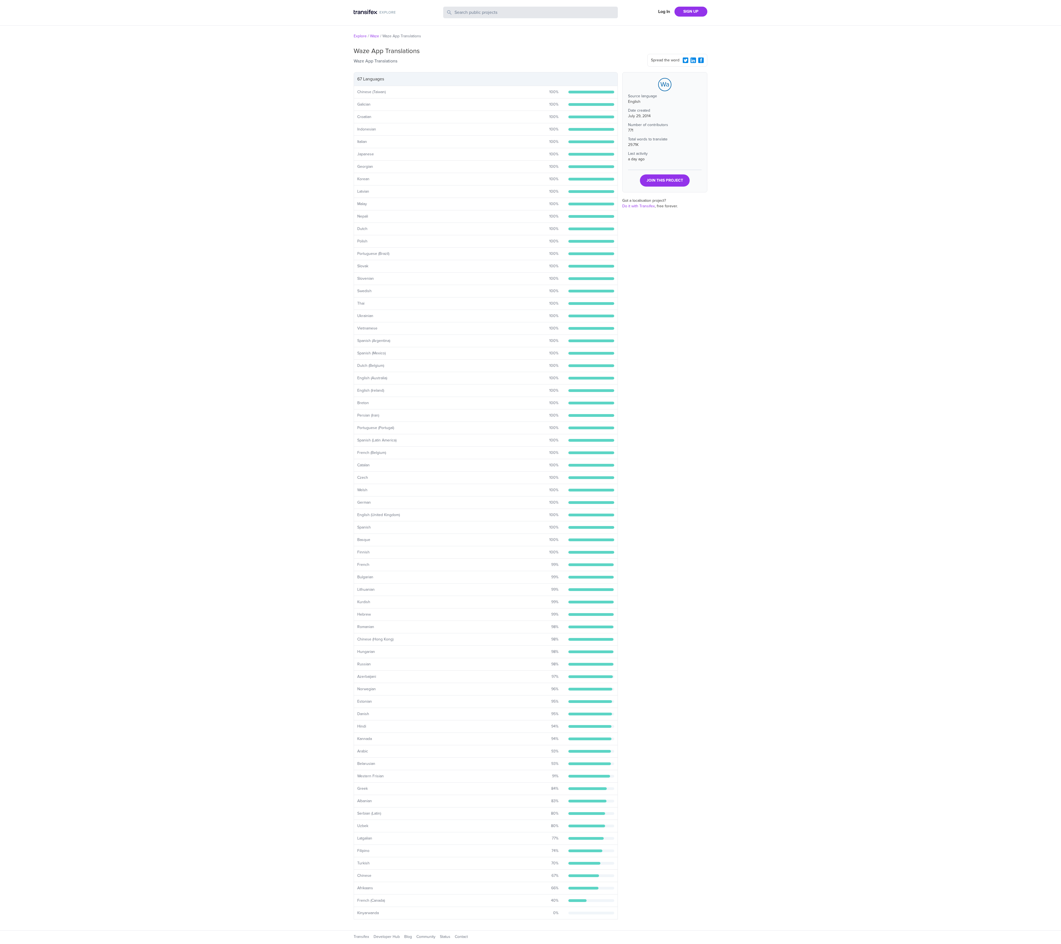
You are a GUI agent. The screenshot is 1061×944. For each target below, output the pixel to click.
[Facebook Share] (701, 60)
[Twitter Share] (685, 60)
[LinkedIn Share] (693, 60)
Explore (360, 36)
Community (425, 936)
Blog (408, 936)
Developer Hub (387, 936)
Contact (461, 936)
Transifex (361, 936)
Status (445, 936)
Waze (374, 36)
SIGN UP (690, 11)
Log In (664, 11)
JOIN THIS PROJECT (665, 180)
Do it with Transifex (638, 206)
